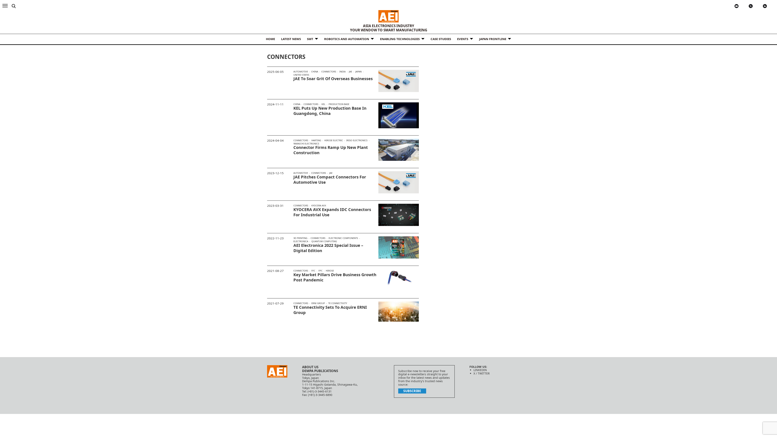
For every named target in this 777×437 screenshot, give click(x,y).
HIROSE (330, 270)
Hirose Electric (333, 140)
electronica (300, 241)
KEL (323, 104)
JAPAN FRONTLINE (492, 39)
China (314, 71)
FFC (313, 270)
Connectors (328, 71)
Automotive (300, 71)
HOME (270, 39)
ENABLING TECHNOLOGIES (400, 39)
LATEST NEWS (291, 39)
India (342, 71)
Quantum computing (324, 241)
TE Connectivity (337, 303)
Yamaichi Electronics (306, 143)
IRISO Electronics (356, 140)
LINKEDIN (480, 370)
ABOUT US (310, 367)
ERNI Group (318, 303)
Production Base (339, 104)
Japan (358, 71)
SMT (310, 39)
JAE (350, 71)
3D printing (300, 238)
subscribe (412, 391)
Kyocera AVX (318, 205)
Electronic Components (343, 238)
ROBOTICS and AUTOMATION (346, 39)
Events (462, 39)
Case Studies (441, 39)
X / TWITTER (481, 373)
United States (301, 74)
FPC (320, 270)
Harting (316, 140)
